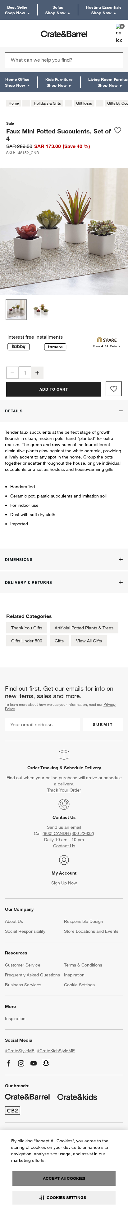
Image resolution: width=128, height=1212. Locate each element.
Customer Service (22, 964)
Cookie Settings (79, 984)
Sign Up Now (64, 883)
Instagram (21, 1063)
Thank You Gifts (26, 628)
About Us (14, 921)
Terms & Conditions (83, 964)
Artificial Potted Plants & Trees (84, 628)
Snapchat (46, 1063)
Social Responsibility (25, 931)
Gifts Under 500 (26, 641)
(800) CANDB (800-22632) (68, 833)
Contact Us (64, 817)
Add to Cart (53, 389)
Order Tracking (42, 768)
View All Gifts (89, 641)
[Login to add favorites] (117, 134)
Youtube (33, 1063)
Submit (103, 724)
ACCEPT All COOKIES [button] (64, 1178)
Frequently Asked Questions (32, 974)
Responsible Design (83, 921)
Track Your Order (64, 790)
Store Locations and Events (91, 931)
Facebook (8, 1063)
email (76, 827)
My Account (64, 873)
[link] (22, 34)
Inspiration (74, 974)
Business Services (23, 984)
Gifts (59, 641)
